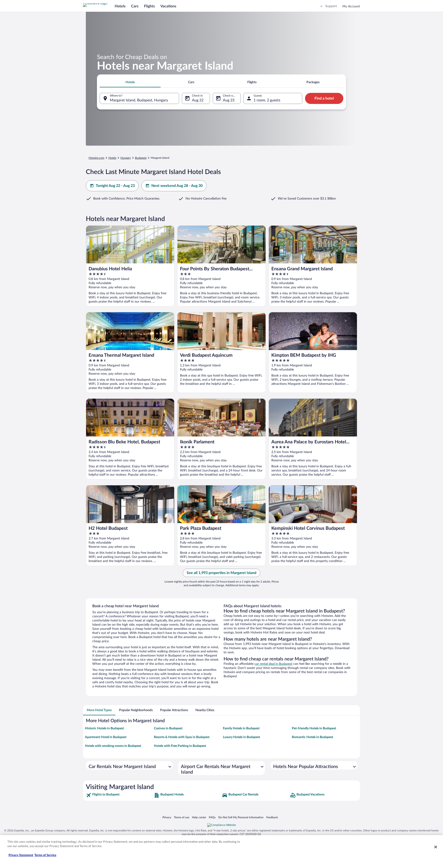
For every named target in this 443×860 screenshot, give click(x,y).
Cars (134, 6)
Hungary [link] (125, 157)
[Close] (436, 847)
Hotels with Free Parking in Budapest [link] (180, 746)
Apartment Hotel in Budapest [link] (105, 737)
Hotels (120, 6)
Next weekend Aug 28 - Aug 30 (177, 186)
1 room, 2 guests (267, 100)
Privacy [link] (166, 817)
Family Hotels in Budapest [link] (241, 728)
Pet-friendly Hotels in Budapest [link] (314, 728)
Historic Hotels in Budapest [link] (104, 728)
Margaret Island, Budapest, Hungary (139, 100)
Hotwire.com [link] (96, 157)
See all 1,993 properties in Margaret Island (221, 573)
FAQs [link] (212, 817)
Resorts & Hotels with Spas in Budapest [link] (182, 737)
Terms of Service (45, 855)
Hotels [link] (112, 157)
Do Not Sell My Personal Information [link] (240, 817)
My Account (351, 6)
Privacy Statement (21, 855)
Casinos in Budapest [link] (168, 728)
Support (331, 6)
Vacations (168, 6)
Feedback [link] (272, 817)
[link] (119, 795)
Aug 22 (198, 100)
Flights (149, 6)
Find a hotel (324, 98)
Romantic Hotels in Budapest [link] (312, 737)
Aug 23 (228, 100)
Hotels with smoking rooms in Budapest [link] (113, 746)
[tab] (130, 82)
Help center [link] (199, 817)
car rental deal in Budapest (273, 664)
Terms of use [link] (181, 817)
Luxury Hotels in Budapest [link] (241, 737)
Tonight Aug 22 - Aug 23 (115, 186)
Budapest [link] (141, 157)
